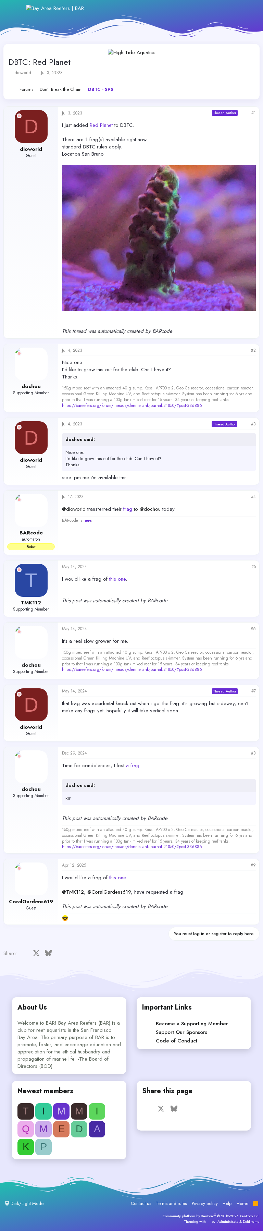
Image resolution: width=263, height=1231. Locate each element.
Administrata (227, 1221)
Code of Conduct (176, 1041)
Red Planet (101, 125)
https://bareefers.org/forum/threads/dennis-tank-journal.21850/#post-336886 (132, 405)
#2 (253, 350)
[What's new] (232, 8)
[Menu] (16, 8)
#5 (253, 567)
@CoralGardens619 (109, 892)
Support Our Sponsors (181, 1032)
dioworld (22, 72)
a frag (132, 765)
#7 (253, 691)
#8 (253, 753)
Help (227, 1203)
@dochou (150, 509)
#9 (253, 865)
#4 (253, 497)
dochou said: (80, 439)
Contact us (141, 1203)
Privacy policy (205, 1203)
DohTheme (251, 1221)
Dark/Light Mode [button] (26, 1203)
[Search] (247, 8)
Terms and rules (171, 1203)
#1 (253, 113)
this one (117, 579)
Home (242, 1203)
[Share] (244, 113)
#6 (253, 629)
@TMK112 (73, 892)
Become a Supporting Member (192, 1023)
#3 (253, 424)
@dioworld (74, 509)
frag (127, 509)
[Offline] (19, 115)
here (87, 520)
